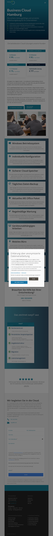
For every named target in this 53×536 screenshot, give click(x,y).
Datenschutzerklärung (15, 272)
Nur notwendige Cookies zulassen (19, 278)
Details (33, 278)
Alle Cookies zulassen (19, 282)
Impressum (23, 272)
